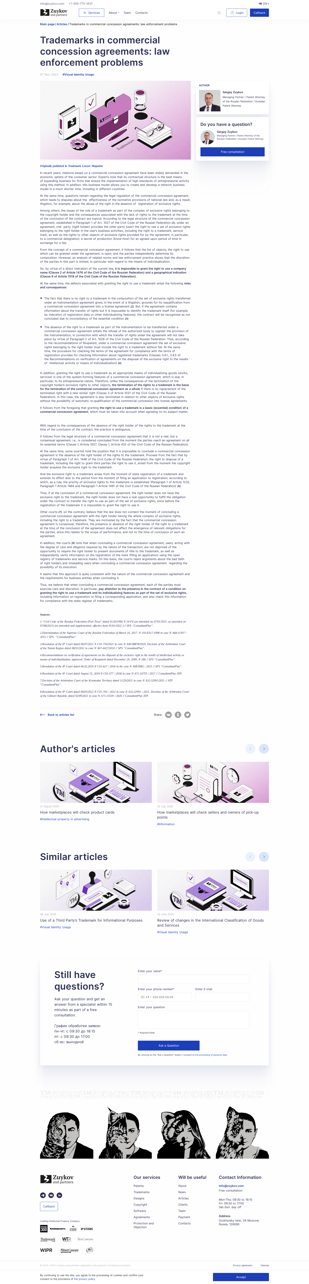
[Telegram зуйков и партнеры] (43, 1195)
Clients (183, 1204)
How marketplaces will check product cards (77, 812)
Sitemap (265, 1265)
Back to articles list (61, 714)
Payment (184, 1217)
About (182, 1186)
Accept (241, 1277)
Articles (183, 1198)
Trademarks (141, 1192)
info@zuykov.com (52, 3)
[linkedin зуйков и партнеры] (59, 1195)
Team (182, 1211)
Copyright (140, 1204)
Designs (139, 1198)
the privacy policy (84, 1278)
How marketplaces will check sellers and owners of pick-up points (208, 814)
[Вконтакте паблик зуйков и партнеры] (51, 1195)
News (182, 1192)
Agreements (142, 1217)
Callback (259, 12)
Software (140, 1211)
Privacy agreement (242, 1265)
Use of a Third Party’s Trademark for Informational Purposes (91, 920)
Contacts (184, 1223)
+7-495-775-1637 (80, 3)
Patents (139, 1186)
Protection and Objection (144, 1225)
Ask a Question (169, 1045)
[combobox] (145, 997)
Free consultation (232, 152)
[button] (264, 749)
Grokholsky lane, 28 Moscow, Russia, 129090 (239, 1222)
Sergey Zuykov (233, 92)
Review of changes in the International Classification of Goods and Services (210, 922)
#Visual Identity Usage (78, 74)
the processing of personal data (211, 1055)
